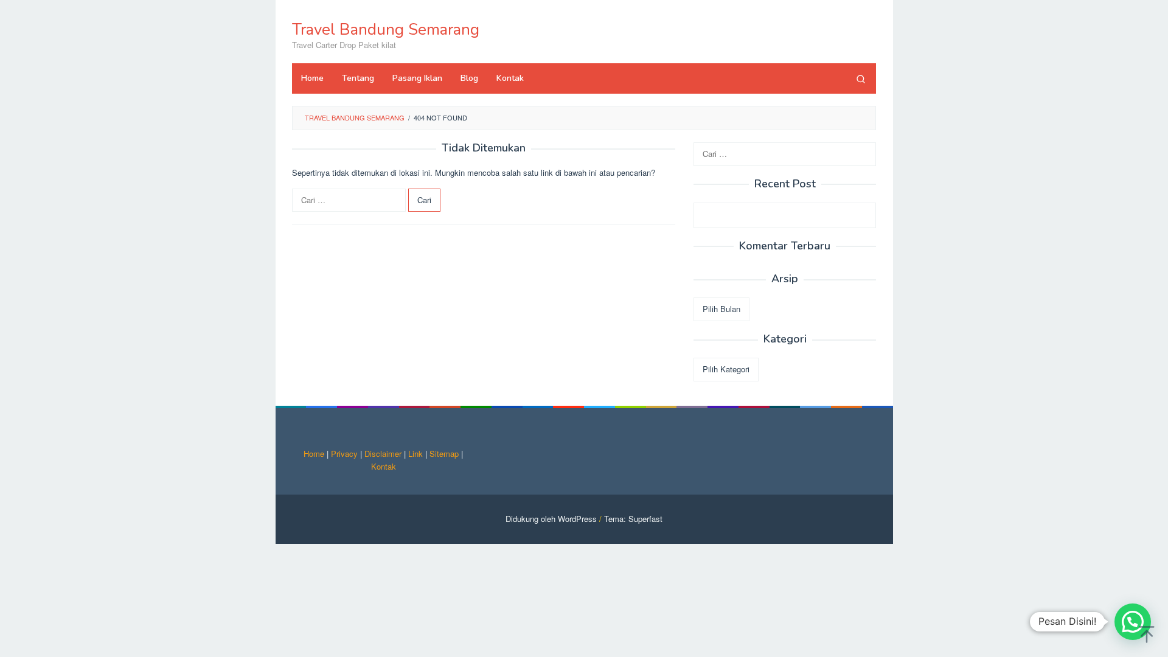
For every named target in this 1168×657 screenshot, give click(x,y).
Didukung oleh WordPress (551, 518)
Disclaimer (382, 453)
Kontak (383, 466)
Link (415, 453)
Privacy (344, 453)
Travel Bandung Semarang (385, 29)
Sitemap (444, 453)
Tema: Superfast (633, 518)
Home (314, 453)
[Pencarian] (861, 78)
